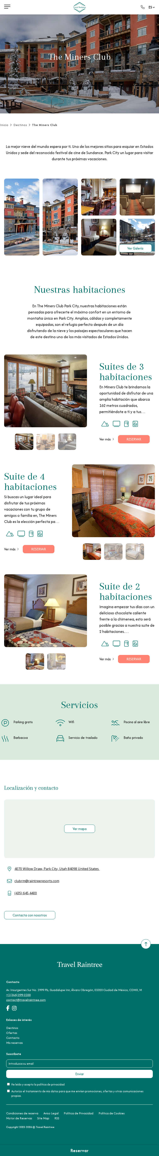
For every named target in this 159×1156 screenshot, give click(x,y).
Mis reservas (14, 1043)
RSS (56, 1118)
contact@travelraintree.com (26, 1000)
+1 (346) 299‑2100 (18, 995)
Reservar (133, 439)
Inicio (4, 125)
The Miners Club (44, 125)
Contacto (12, 1038)
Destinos (20, 125)
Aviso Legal (51, 1113)
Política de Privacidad (78, 1113)
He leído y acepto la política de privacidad (38, 1084)
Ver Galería (135, 248)
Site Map (43, 1118)
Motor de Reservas (19, 1118)
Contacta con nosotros (30, 915)
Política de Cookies (112, 1113)
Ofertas (11, 1033)
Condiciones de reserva (22, 1113)
